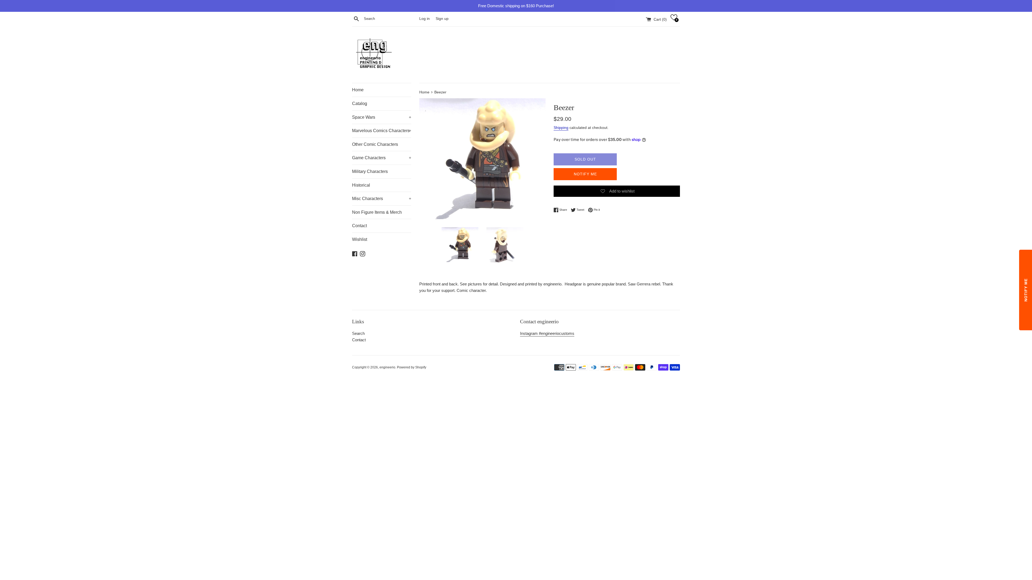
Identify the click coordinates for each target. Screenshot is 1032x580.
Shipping (561, 127)
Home (358, 90)
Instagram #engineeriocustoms (547, 333)
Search (358, 333)
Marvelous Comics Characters (381, 130)
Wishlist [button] (359, 239)
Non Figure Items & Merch (377, 212)
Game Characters (381, 157)
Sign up (442, 19)
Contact (359, 225)
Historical (361, 185)
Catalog (359, 103)
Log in (424, 19)
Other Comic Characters (375, 144)
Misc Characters (381, 198)
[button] (674, 17)
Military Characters (370, 171)
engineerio (387, 367)
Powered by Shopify (411, 367)
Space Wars (381, 117)
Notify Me (585, 174)
